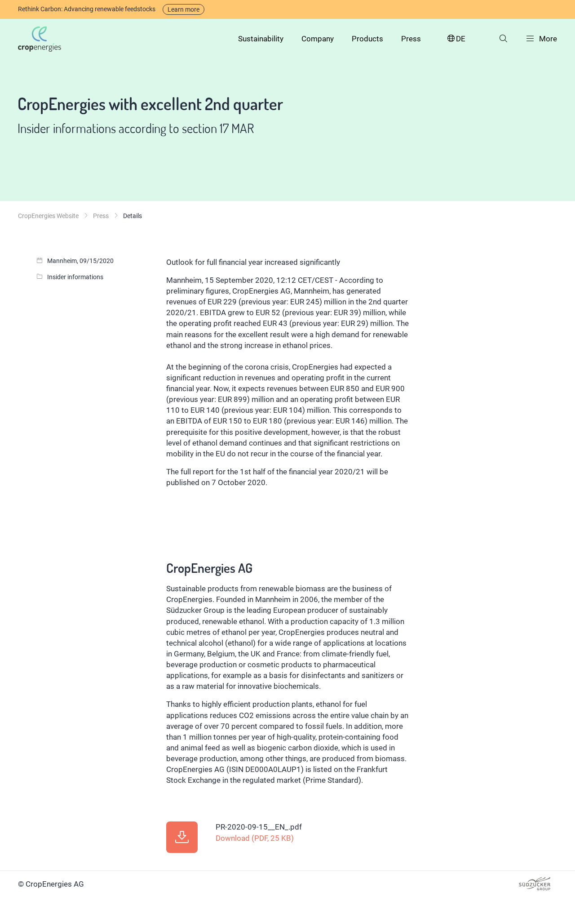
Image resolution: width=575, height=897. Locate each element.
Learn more (183, 9)
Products (367, 38)
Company (317, 38)
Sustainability (260, 38)
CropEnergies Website (48, 215)
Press (411, 38)
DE (460, 38)
